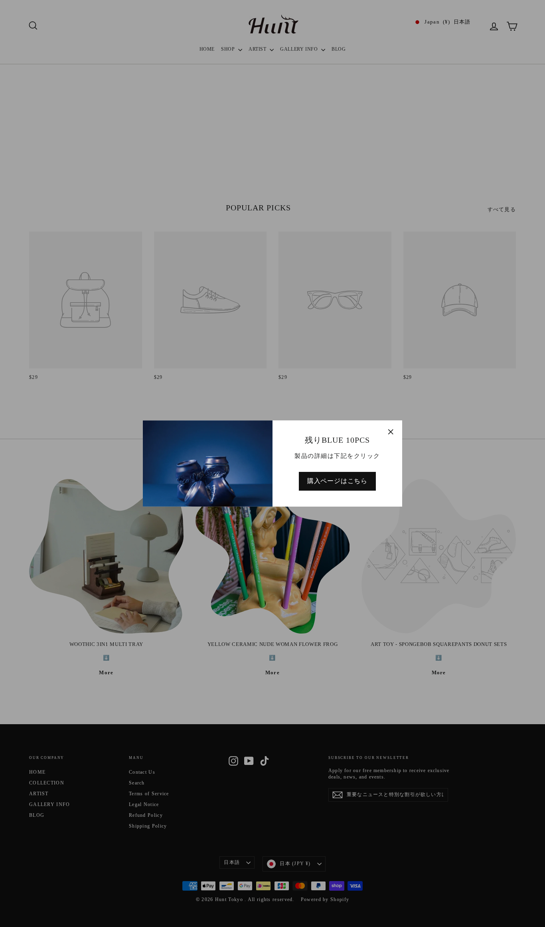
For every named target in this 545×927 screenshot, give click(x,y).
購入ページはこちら (337, 480)
